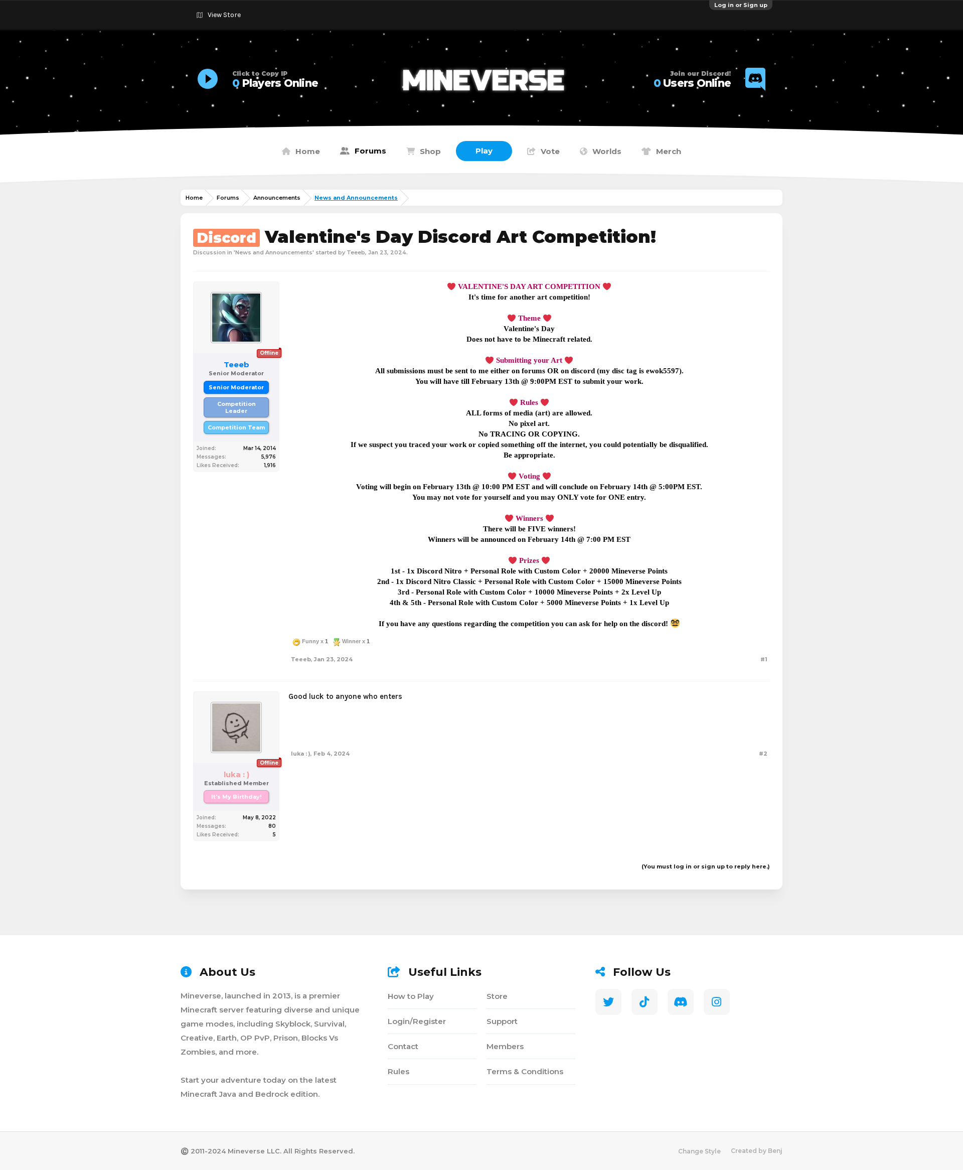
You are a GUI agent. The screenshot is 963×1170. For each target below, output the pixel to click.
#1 (763, 659)
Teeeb (356, 252)
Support (502, 1021)
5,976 (268, 457)
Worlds (606, 151)
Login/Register (417, 1021)
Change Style (699, 1151)
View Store (224, 15)
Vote (550, 151)
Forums (370, 151)
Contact (403, 1046)
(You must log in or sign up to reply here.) (705, 866)
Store (497, 996)
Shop (430, 151)
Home (307, 151)
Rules (398, 1071)
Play (484, 151)
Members (505, 1046)
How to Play (411, 996)
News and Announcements (273, 252)
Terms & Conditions (525, 1071)
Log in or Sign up (740, 5)
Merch (668, 151)
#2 (763, 753)
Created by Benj (756, 1150)
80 (272, 826)
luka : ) (300, 753)
